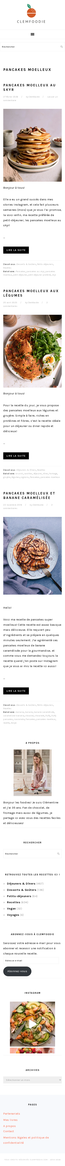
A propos (9, 1126)
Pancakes (20, 271)
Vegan (11, 908)
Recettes (7, 268)
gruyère (6, 477)
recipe (14, 723)
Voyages (13, 915)
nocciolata (19, 719)
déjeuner (37, 473)
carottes (28, 473)
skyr (54, 275)
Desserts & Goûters (26, 264)
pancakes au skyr (35, 271)
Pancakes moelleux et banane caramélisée (29, 495)
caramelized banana (13, 716)
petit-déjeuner (20, 275)
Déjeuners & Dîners (26, 470)
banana (20, 712)
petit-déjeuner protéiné (39, 275)
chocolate (39, 716)
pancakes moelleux (50, 477)
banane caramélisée (44, 712)
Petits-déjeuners (45, 264)
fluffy (48, 716)
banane (29, 712)
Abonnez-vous (17, 971)
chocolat (29, 716)
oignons (25, 477)
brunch (19, 473)
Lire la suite (16, 250)
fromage (53, 473)
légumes (16, 477)
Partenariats (11, 1113)
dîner (45, 473)
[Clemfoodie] (32, 25)
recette (6, 723)
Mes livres (10, 1120)
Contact (8, 1131)
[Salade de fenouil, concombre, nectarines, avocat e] (32, 1024)
